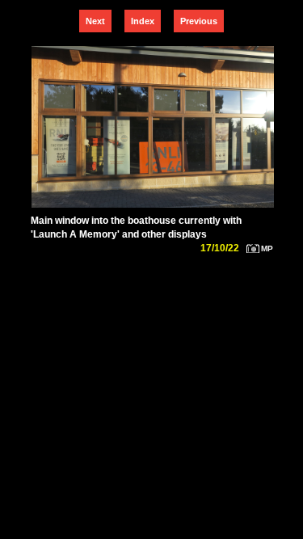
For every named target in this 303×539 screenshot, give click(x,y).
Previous (198, 21)
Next (95, 21)
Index (142, 21)
